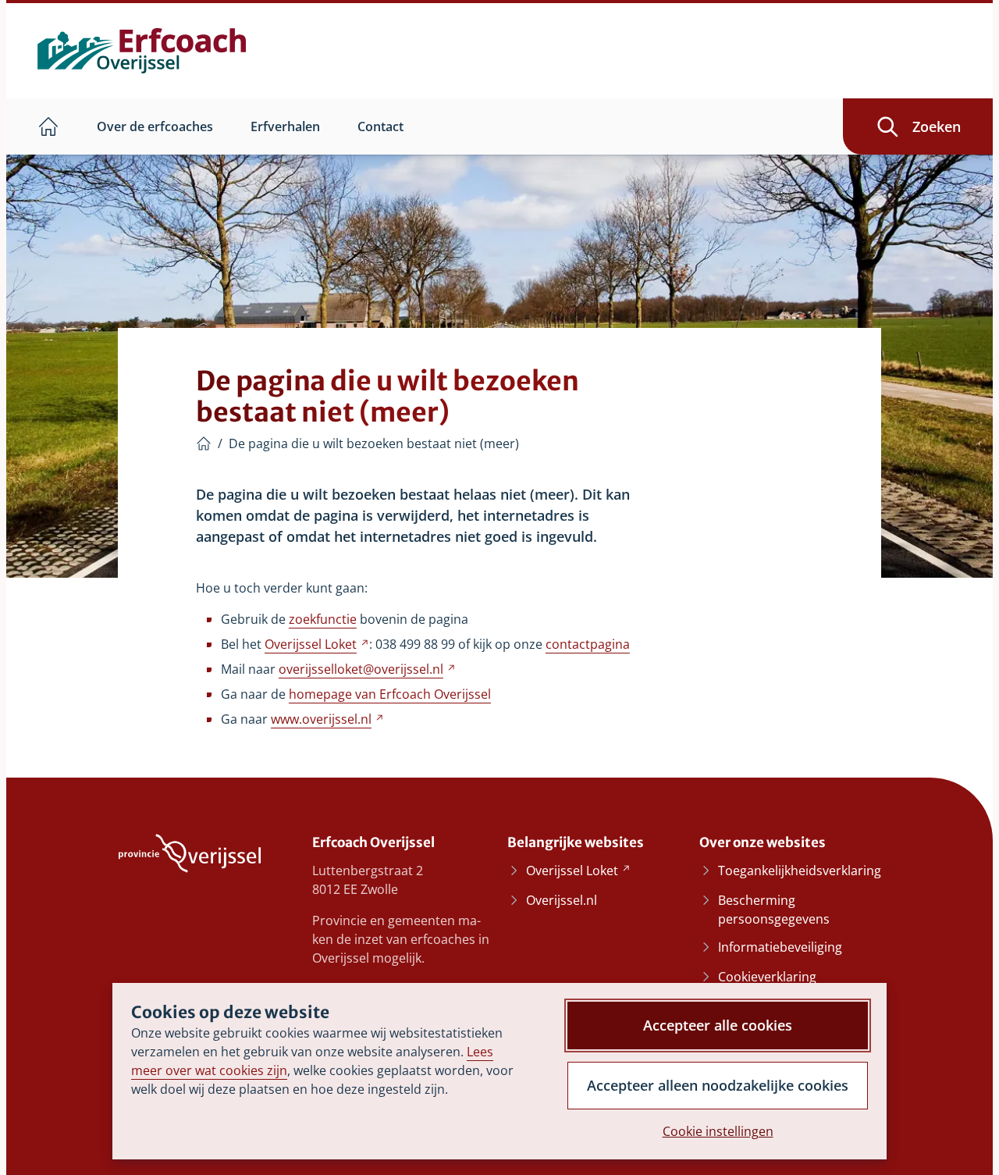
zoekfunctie (323, 619)
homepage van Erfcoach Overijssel (390, 694)
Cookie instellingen (718, 1131)
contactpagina (588, 644)
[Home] (204, 443)
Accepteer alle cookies (717, 1025)
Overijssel (317, 644)
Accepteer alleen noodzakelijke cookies (717, 1085)
